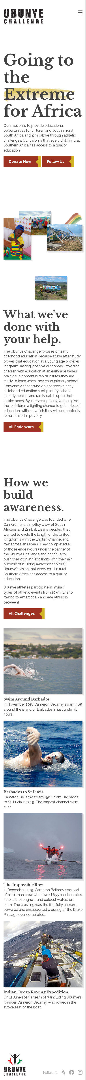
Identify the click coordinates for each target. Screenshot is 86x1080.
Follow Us (55, 161)
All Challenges (22, 613)
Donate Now (20, 161)
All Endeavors (21, 427)
